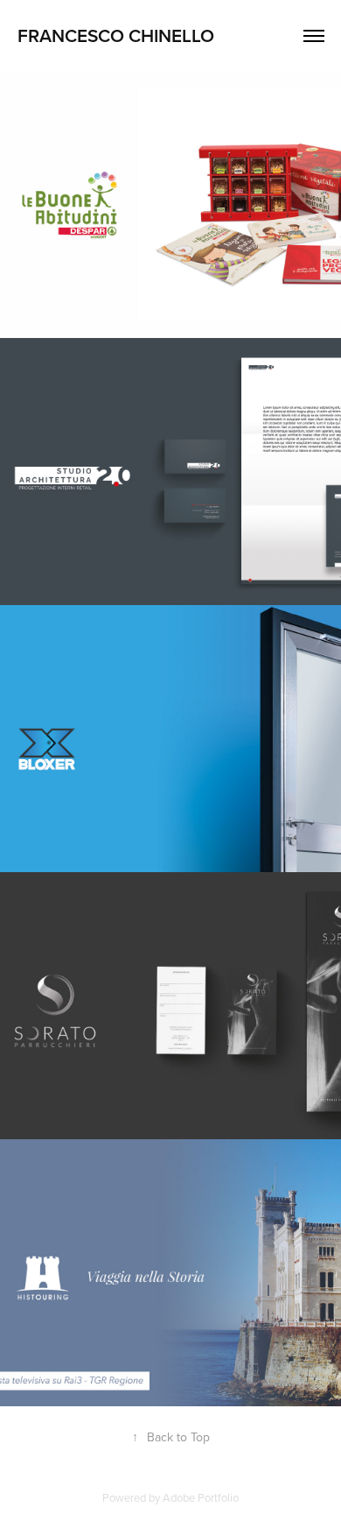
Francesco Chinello (115, 35)
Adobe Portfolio (201, 1497)
